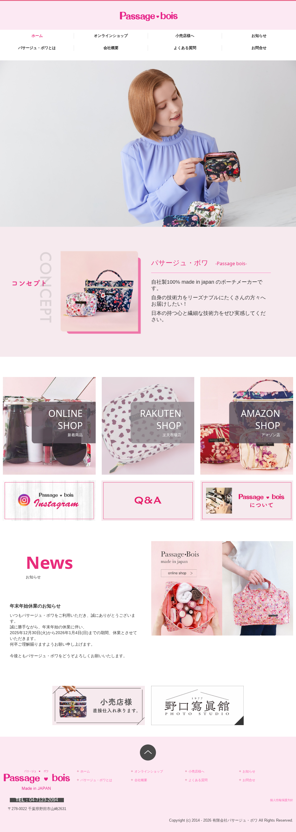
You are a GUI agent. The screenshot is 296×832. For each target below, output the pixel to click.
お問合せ (259, 48)
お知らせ (259, 36)
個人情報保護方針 (281, 800)
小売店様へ (184, 36)
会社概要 (111, 48)
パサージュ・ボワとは (37, 48)
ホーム (37, 36)
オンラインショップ (111, 36)
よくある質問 (185, 48)
